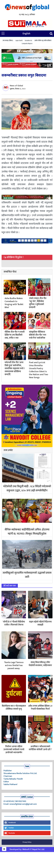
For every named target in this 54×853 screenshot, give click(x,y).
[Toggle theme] (4, 849)
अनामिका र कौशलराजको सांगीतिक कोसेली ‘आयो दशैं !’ (40, 748)
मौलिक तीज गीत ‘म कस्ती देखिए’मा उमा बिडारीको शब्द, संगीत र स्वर (14, 335)
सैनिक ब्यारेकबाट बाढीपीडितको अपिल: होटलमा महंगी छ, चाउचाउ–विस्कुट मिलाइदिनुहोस (27, 531)
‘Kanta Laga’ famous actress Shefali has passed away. (13, 665)
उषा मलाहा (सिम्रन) (8, 40)
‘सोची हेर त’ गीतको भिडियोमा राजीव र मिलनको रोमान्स (14, 623)
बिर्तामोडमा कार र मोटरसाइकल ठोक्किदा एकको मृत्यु (14, 707)
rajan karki (18, 40)
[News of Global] (27, 7)
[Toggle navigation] (51, 34)
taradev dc (28, 40)
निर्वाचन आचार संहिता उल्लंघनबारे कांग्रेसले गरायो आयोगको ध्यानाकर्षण (13, 749)
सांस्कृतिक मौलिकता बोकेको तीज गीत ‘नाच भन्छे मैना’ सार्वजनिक (37, 335)
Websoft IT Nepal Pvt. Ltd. (33, 849)
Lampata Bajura (27, 43)
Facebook (12, 822)
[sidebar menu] (3, 33)
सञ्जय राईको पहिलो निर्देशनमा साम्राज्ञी (40, 623)
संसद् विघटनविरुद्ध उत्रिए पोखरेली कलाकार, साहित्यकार (40, 664)
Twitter (11, 827)
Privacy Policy (27, 842)
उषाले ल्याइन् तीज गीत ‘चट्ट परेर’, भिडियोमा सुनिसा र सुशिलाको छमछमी (37, 303)
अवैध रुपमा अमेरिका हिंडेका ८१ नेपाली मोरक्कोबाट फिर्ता (40, 707)
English (26, 33)
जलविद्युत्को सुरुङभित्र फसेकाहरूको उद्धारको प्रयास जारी (27, 575)
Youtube (11, 833)
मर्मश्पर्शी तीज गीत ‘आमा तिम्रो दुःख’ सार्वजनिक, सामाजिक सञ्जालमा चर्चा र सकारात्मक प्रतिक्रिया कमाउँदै (14, 368)
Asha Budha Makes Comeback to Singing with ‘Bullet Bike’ (14, 303)
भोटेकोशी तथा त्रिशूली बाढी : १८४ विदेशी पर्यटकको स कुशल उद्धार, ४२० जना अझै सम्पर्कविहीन (27, 488)
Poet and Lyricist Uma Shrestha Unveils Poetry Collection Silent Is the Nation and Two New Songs (38, 370)
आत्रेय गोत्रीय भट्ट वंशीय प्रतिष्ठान (43, 40)
